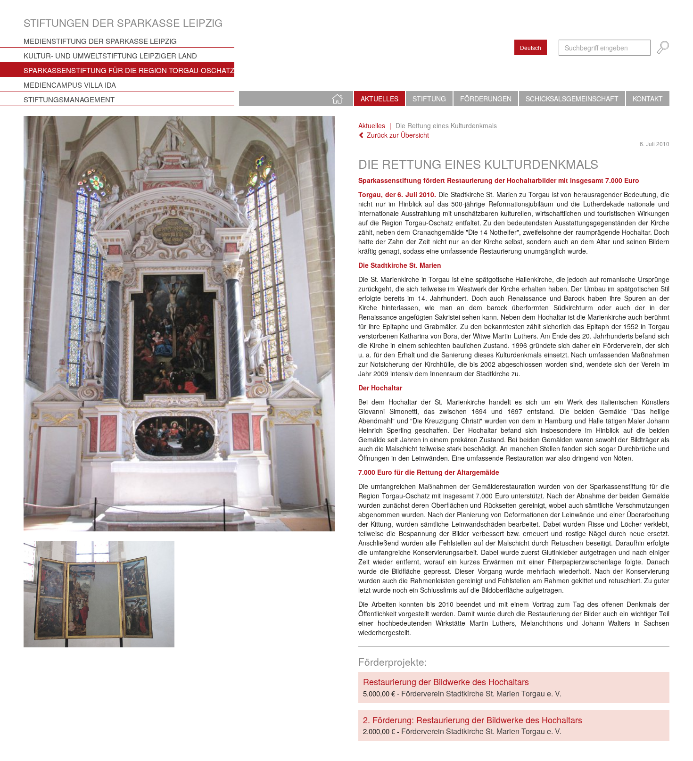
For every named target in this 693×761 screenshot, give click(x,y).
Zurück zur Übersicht (397, 135)
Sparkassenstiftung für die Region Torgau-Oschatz (129, 70)
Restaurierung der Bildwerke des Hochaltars (446, 681)
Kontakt (648, 98)
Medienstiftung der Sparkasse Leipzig (100, 41)
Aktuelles (379, 98)
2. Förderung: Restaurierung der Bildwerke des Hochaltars (472, 719)
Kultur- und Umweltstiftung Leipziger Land (110, 55)
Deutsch (530, 47)
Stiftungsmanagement (69, 99)
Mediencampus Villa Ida (70, 85)
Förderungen (486, 98)
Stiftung (429, 98)
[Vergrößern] (179, 323)
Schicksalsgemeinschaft (572, 98)
